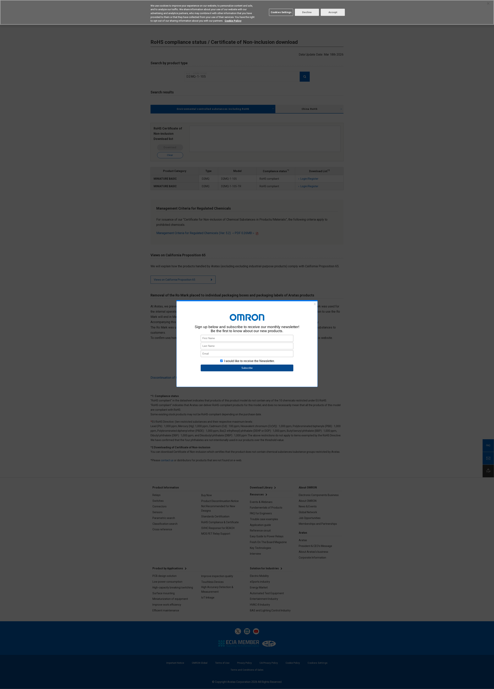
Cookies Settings (281, 12)
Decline (307, 12)
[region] (247, 12)
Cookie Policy (233, 20)
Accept (332, 12)
